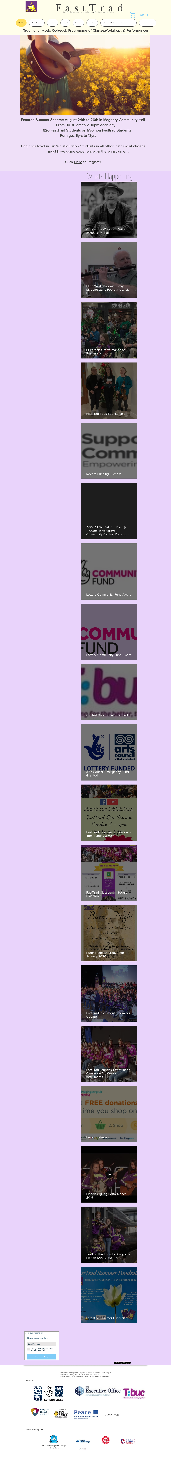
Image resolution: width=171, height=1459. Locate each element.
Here (78, 162)
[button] (140, 15)
